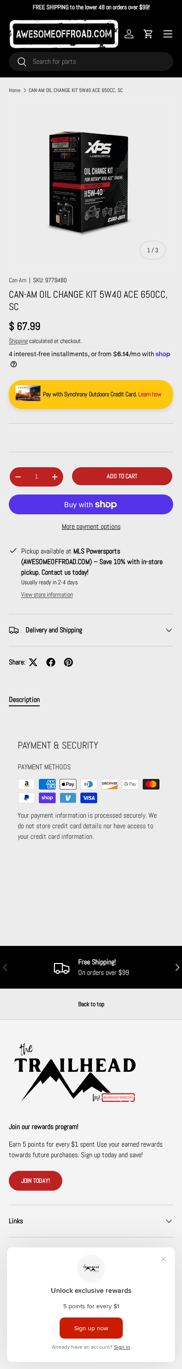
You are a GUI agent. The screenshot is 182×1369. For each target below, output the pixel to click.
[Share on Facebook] (51, 662)
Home (14, 90)
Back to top (91, 1004)
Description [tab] (24, 699)
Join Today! (35, 1180)
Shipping (18, 341)
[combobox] (91, 61)
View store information (47, 594)
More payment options (91, 526)
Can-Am (18, 280)
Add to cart (122, 476)
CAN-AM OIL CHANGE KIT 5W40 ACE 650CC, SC (76, 90)
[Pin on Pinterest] (68, 662)
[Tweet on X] (33, 662)
